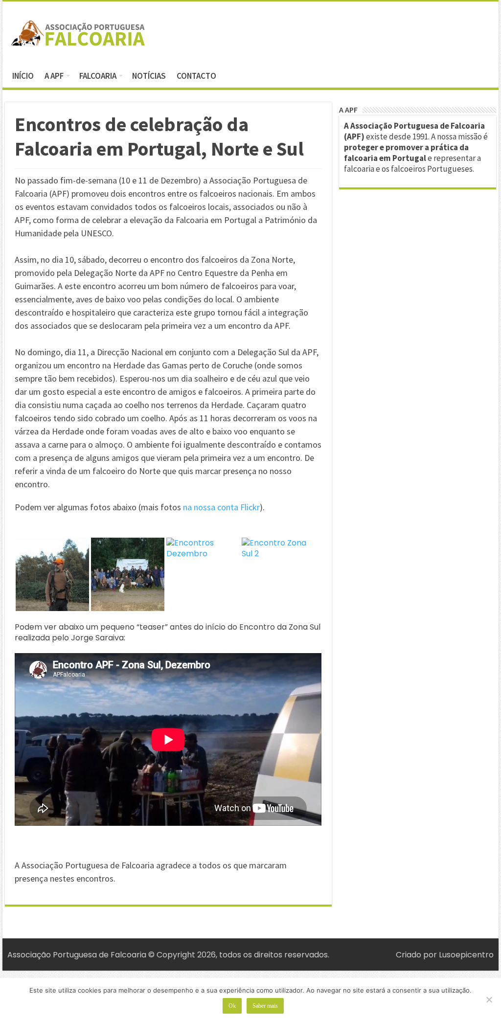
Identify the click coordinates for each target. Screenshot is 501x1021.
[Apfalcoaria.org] (78, 31)
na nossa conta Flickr (221, 507)
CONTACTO (196, 75)
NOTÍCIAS (149, 75)
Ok (232, 1005)
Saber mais (265, 1005)
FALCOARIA (97, 75)
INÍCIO (23, 75)
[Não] (489, 999)
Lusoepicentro (466, 954)
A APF (54, 75)
